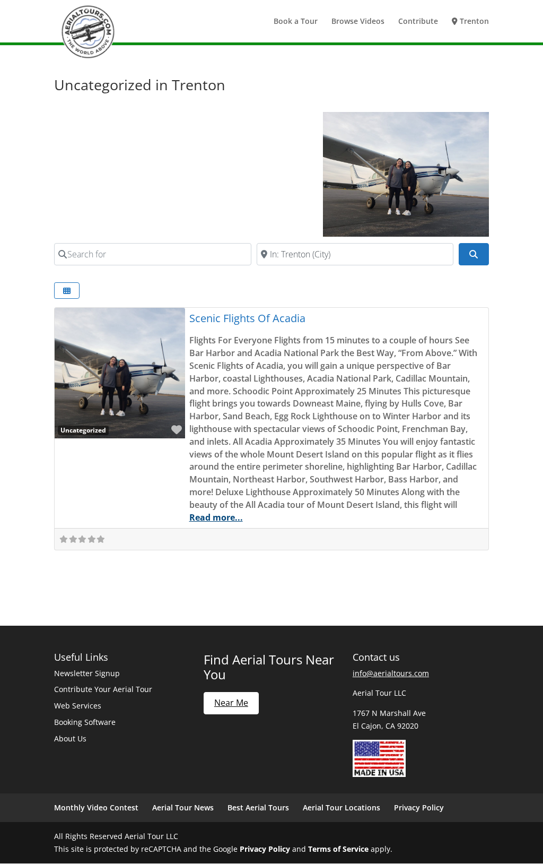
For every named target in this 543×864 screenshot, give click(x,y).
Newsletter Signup (87, 673)
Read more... (216, 517)
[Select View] (67, 290)
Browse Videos (357, 22)
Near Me (231, 703)
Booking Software (85, 722)
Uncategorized (83, 430)
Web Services (77, 706)
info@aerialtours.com (391, 673)
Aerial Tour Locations (341, 807)
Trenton (473, 22)
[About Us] (379, 774)
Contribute (418, 22)
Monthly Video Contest (96, 807)
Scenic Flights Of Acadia (247, 318)
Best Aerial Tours (258, 807)
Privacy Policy (419, 807)
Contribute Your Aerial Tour (103, 689)
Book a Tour (296, 22)
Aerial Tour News (183, 807)
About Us (70, 738)
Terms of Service (338, 849)
